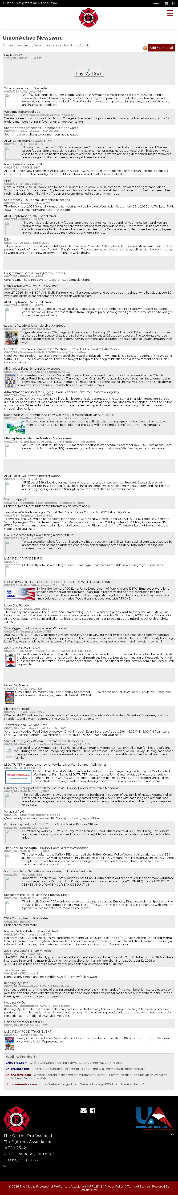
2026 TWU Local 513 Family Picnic (27, 950)
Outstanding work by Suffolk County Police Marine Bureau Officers (51, 824)
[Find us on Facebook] (173, 3)
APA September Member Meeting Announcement (39, 438)
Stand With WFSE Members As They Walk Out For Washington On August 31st (59, 415)
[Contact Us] (167, 3)
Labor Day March (16, 685)
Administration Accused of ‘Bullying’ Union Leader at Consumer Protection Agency (61, 392)
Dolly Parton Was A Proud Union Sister (31, 286)
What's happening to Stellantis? (26, 88)
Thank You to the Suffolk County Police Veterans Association (46, 848)
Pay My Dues (13, 55)
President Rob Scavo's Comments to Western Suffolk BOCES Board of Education (60, 349)
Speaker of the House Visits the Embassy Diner (36, 895)
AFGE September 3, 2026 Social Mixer (30, 216)
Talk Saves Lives (15, 970)
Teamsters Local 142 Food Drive (26, 725)
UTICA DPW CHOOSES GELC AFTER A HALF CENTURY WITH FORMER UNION (59, 582)
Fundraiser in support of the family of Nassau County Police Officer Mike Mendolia (61, 788)
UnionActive (89, 1190)
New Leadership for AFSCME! (24, 164)
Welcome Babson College (22, 111)
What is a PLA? (14, 811)
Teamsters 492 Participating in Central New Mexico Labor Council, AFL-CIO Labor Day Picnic (67, 512)
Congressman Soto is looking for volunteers (34, 273)
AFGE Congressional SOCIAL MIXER (28, 140)
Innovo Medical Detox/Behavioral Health (32, 931)
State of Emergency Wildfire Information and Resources (43, 741)
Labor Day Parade (16, 605)
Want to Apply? (15, 499)
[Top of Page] (172, 1134)
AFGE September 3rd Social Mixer (27, 302)
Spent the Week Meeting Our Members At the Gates (41, 128)
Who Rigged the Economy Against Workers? (35, 628)
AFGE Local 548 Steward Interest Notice (32, 476)
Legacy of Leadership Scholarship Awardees (34, 325)
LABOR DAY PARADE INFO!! (23, 558)
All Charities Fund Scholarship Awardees (32, 368)
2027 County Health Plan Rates (26, 918)
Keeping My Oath (16, 983)
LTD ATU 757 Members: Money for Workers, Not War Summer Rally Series (55, 764)
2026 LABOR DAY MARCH (22, 647)
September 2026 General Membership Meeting (37, 200)
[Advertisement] (45, 262)
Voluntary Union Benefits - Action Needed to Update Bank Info (48, 871)
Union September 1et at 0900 (25, 1022)
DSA (7, 239)
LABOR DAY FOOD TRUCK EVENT (28, 1031)
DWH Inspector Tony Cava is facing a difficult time (38, 535)
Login (156, 3)
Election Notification (18, 708)
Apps (7, 180)
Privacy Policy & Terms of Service (127, 1186)
